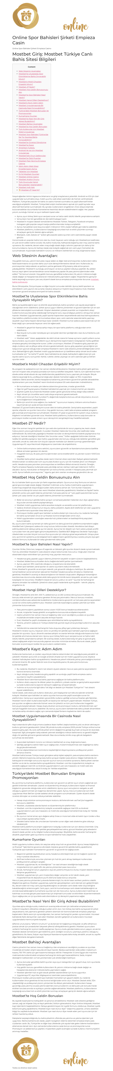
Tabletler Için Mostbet (28, 172)
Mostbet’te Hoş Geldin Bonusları (33, 127)
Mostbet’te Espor (26, 145)
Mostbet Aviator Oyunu (29, 179)
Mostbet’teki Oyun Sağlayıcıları (32, 156)
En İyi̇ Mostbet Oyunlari (29, 174)
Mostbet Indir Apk (27, 187)
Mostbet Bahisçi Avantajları (30, 124)
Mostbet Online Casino (29, 177)
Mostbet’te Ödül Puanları (30, 158)
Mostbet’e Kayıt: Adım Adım (31, 103)
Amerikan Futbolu (27, 148)
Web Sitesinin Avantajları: (30, 71)
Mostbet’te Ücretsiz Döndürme (32, 142)
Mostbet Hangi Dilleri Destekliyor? (34, 100)
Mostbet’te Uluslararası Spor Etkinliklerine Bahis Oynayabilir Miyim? (32, 76)
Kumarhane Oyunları (28, 116)
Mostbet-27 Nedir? (27, 87)
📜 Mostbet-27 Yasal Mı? (29, 190)
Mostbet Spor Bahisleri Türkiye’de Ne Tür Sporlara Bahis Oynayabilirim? (33, 137)
